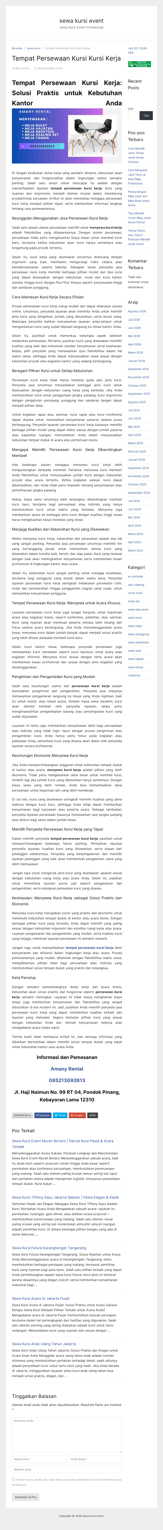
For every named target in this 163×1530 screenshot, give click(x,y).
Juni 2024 (134, 509)
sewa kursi (33, 48)
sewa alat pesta (138, 609)
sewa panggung (138, 634)
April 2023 (134, 542)
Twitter (61, 1115)
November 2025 (138, 377)
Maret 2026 (135, 352)
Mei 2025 (134, 426)
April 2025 (134, 435)
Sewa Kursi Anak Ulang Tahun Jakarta (44, 1344)
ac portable (135, 576)
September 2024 (139, 492)
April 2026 (134, 344)
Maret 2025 (135, 443)
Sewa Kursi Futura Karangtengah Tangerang (49, 1248)
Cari (130, 108)
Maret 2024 (135, 534)
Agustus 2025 (137, 402)
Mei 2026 (134, 336)
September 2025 (139, 393)
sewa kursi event (81, 20)
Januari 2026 (136, 360)
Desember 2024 (138, 468)
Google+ (79, 1115)
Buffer (92, 1115)
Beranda (17, 48)
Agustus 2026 (137, 311)
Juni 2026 (134, 327)
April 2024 (134, 525)
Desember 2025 (138, 369)
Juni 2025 (134, 418)
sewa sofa (134, 650)
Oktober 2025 (137, 385)
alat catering (136, 584)
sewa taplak (136, 658)
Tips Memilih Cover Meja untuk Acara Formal (139, 218)
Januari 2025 (136, 459)
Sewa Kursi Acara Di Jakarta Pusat (41, 1298)
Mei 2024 (134, 517)
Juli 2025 (134, 410)
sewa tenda (135, 667)
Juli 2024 (134, 500)
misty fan (134, 601)
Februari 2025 (137, 451)
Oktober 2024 (137, 484)
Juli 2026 (134, 319)
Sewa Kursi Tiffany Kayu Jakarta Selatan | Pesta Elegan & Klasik (65, 1197)
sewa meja (135, 626)
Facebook (43, 1115)
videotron (134, 675)
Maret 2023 (135, 550)
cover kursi (135, 593)
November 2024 (138, 476)
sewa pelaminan (138, 642)
